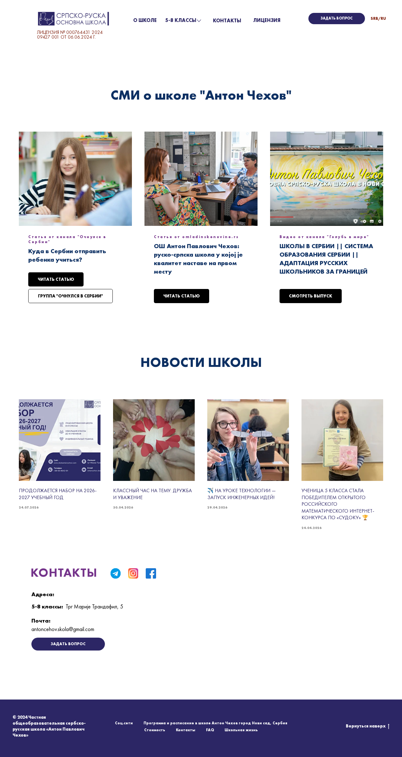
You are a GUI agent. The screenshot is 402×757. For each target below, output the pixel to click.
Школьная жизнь (241, 729)
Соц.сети (124, 723)
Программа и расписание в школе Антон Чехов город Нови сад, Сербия (215, 723)
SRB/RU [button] (378, 18)
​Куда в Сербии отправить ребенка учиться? (67, 255)
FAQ (210, 729)
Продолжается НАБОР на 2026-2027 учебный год (58, 494)
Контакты (227, 20)
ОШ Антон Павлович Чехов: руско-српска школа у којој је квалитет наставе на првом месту (198, 258)
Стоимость (154, 729)
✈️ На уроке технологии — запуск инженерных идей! (241, 494)
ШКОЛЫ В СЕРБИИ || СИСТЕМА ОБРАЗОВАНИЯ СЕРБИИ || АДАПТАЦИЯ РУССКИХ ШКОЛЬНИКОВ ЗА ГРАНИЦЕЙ (326, 258)
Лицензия (266, 20)
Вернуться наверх (366, 726)
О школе (145, 20)
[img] (116, 573)
